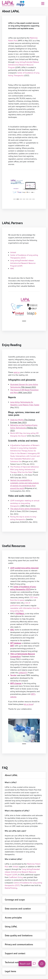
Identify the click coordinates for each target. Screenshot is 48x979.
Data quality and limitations (19, 935)
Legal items (10, 971)
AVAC (12, 268)
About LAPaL (11, 775)
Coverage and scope (15, 899)
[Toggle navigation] (43, 3)
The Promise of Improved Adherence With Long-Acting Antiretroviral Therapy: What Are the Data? (24, 469)
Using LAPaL (11, 926)
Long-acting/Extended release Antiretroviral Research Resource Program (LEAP (22, 263)
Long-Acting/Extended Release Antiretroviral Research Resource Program (23, 65)
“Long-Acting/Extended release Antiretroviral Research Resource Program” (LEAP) (22, 872)
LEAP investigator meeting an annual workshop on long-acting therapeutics (24, 503)
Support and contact (15, 953)
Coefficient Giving (16, 877)
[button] (10, 187)
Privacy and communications (19, 944)
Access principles (13, 917)
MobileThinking (11, 888)
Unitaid (13, 252)
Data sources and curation (18, 908)
